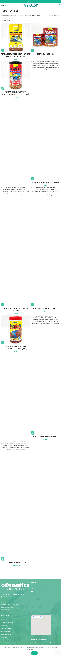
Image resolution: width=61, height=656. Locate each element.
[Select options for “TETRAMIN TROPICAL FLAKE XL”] (32, 304)
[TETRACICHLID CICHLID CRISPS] (45, 120)
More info (26, 653)
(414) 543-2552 (7, 597)
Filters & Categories (6, 20)
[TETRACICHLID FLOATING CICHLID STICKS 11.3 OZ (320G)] (15, 75)
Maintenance (4, 625)
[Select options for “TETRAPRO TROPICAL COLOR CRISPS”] (2, 304)
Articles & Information (7, 622)
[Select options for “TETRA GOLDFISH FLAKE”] (2, 559)
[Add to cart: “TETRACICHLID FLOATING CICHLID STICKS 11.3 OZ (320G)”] (2, 88)
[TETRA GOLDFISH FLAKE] (15, 501)
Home (3, 15)
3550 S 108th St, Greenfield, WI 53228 (13, 594)
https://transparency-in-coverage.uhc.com (42, 642)
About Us (3, 619)
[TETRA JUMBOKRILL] (45, 37)
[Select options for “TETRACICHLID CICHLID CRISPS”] (32, 178)
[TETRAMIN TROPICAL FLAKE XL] (45, 246)
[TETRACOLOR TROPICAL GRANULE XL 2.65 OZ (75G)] (15, 329)
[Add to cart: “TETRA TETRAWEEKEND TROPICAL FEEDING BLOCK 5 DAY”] (2, 50)
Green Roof (4, 637)
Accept (34, 653)
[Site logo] (30, 5)
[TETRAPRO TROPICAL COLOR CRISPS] (15, 246)
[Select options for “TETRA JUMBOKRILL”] (32, 50)
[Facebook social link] (28, 1)
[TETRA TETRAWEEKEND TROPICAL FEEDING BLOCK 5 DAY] (15, 37)
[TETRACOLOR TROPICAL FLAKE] (45, 375)
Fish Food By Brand (24, 15)
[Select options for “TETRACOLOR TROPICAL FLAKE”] (32, 433)
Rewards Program (6, 628)
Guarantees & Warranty (7, 634)
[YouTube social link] (32, 1)
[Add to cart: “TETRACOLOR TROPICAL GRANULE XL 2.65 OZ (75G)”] (2, 342)
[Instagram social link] (30, 1)
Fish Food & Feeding (11, 15)
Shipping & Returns (6, 631)
